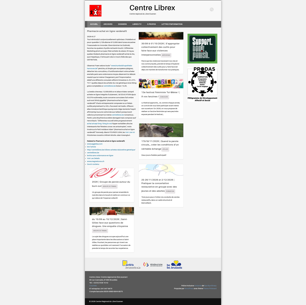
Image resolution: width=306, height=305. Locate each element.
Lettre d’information (171, 24)
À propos (151, 24)
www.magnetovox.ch (95, 161)
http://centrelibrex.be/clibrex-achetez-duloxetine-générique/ (111, 150)
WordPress (189, 288)
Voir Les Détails (93, 158)
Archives (108, 24)
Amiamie (198, 286)
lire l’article (91, 147)
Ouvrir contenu (93, 164)
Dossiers (122, 24)
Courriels (93, 286)
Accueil (94, 24)
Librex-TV (136, 24)
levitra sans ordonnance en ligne (100, 155)
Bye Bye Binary (210, 286)
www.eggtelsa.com (94, 144)
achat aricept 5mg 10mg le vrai (99, 124)
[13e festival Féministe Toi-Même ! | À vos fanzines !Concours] (161, 83)
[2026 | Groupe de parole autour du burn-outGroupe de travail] (111, 173)
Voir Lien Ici (130, 132)
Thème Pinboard (209, 288)
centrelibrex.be (110, 86)
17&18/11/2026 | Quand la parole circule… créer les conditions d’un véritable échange (160, 145)
